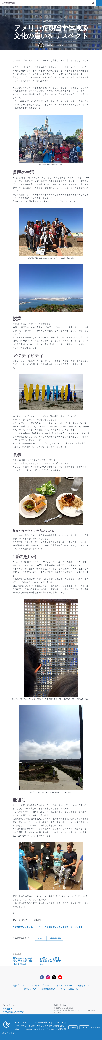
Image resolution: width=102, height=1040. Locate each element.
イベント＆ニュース (69, 989)
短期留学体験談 (47, 21)
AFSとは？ (7, 1009)
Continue (73, 1027)
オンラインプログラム (41, 985)
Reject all (84, 1027)
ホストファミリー (64, 985)
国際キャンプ (83, 985)
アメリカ (56, 21)
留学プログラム (19, 985)
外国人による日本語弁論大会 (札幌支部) (50, 961)
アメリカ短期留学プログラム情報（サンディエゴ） (61, 927)
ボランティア (30, 989)
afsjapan (49, 45)
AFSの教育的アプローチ (13, 1012)
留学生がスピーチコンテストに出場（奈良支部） (22, 961)
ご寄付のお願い (48, 989)
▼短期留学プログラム (23, 927)
